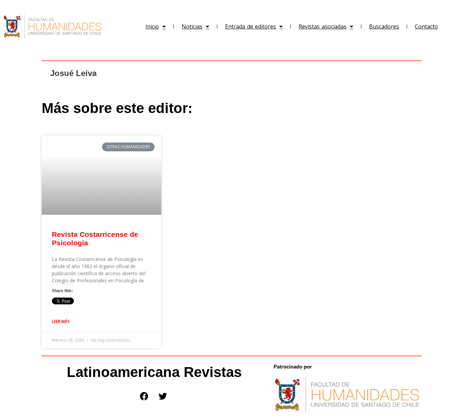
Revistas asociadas (322, 26)
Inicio (152, 26)
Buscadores (384, 26)
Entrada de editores (250, 26)
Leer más (60, 321)
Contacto (426, 26)
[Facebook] (144, 395)
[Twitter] (162, 395)
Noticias (192, 26)
